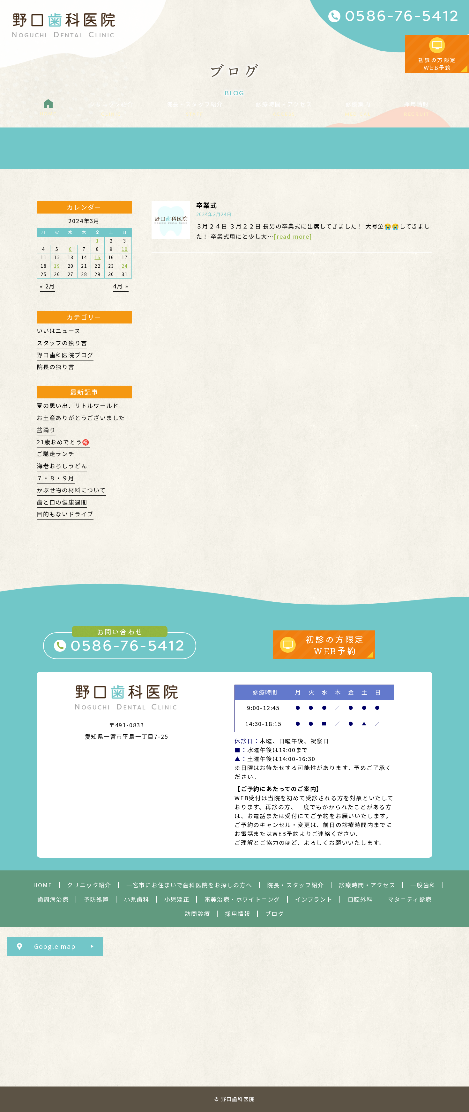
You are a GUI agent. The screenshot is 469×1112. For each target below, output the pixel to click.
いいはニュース (59, 330)
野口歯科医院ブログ (65, 355)
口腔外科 (360, 899)
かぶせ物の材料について (71, 490)
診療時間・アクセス (367, 885)
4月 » (120, 286)
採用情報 (237, 914)
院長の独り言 (56, 366)
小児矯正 (177, 899)
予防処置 (96, 899)
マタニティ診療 (410, 899)
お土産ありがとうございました (81, 417)
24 (125, 266)
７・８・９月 (56, 478)
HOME (42, 885)
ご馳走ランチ (56, 453)
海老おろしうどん (62, 466)
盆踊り (46, 429)
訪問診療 (197, 914)
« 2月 (47, 286)
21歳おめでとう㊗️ (63, 442)
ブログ (274, 914)
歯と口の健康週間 (62, 502)
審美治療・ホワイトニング (242, 899)
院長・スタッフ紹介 (295, 885)
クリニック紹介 (89, 885)
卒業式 (206, 205)
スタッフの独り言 (62, 342)
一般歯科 (422, 885)
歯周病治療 (53, 899)
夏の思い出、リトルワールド (78, 405)
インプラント (314, 899)
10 (125, 249)
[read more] (293, 236)
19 (57, 266)
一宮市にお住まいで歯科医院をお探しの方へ (189, 885)
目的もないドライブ (65, 514)
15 (97, 257)
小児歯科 (136, 899)
